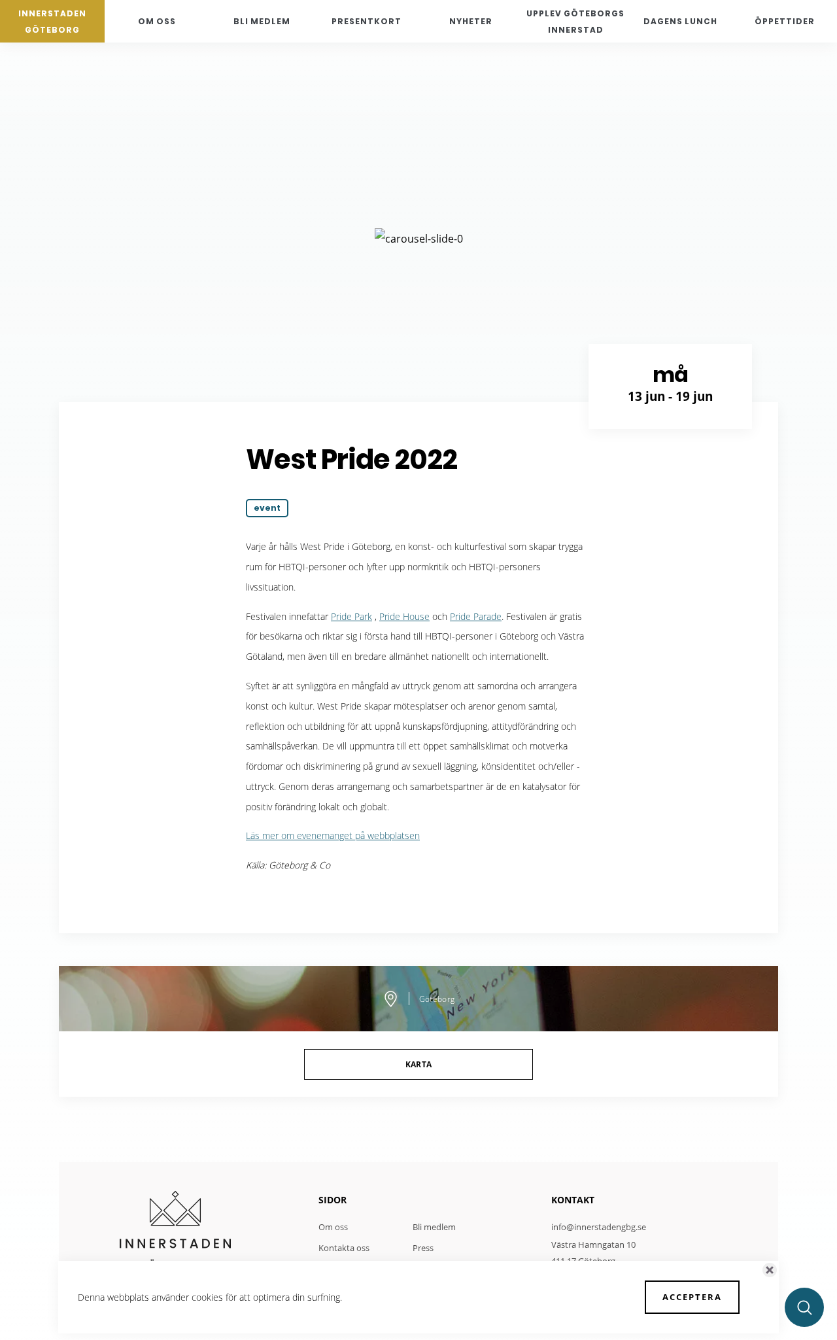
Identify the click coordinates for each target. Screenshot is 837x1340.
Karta (418, 1064)
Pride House (404, 616)
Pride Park (351, 616)
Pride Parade (476, 616)
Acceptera (692, 1297)
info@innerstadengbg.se (598, 1227)
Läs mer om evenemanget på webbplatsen (333, 835)
